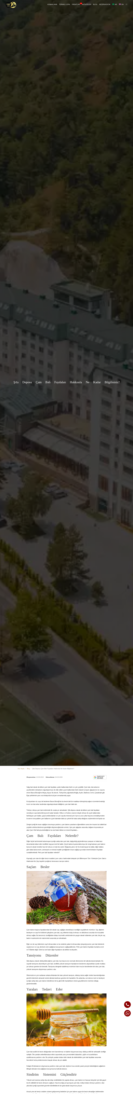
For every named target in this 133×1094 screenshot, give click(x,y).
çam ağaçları (76, 827)
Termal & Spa (64, 4)
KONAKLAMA (52, 4)
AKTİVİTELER (86, 4)
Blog (28, 768)
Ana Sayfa (21, 768)
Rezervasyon (104, 4)
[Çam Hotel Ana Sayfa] (11, 4)
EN (122, 4)
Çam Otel (33, 830)
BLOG (95, 4)
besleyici (102, 978)
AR (115, 4)
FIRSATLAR (76, 4)
